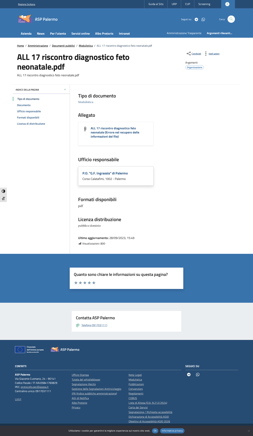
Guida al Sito (156, 4)
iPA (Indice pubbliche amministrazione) (94, 393)
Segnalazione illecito (84, 384)
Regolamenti (136, 393)
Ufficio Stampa (80, 375)
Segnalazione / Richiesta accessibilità (150, 412)
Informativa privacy (172, 430)
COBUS (133, 398)
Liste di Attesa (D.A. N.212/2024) (148, 403)
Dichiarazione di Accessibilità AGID (149, 417)
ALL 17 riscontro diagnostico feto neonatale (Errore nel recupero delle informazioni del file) (115, 132)
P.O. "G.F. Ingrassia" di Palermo (105, 173)
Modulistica (85, 102)
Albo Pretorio (104, 33)
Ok (155, 430)
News (41, 33)
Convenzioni (136, 389)
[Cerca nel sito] (231, 19)
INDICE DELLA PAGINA (27, 89)
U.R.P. (18, 399)
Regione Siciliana (26, 4)
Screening (204, 4)
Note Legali (135, 375)
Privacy (76, 407)
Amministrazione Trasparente (184, 33)
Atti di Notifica (80, 398)
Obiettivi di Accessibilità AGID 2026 (149, 421)
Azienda (26, 33)
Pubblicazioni (136, 384)
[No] (248, 431)
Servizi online (80, 33)
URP (174, 4)
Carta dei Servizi (138, 407)
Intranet (124, 33)
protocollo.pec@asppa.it (35, 387)
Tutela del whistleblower (86, 379)
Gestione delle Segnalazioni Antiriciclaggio (96, 389)
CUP (187, 4)
